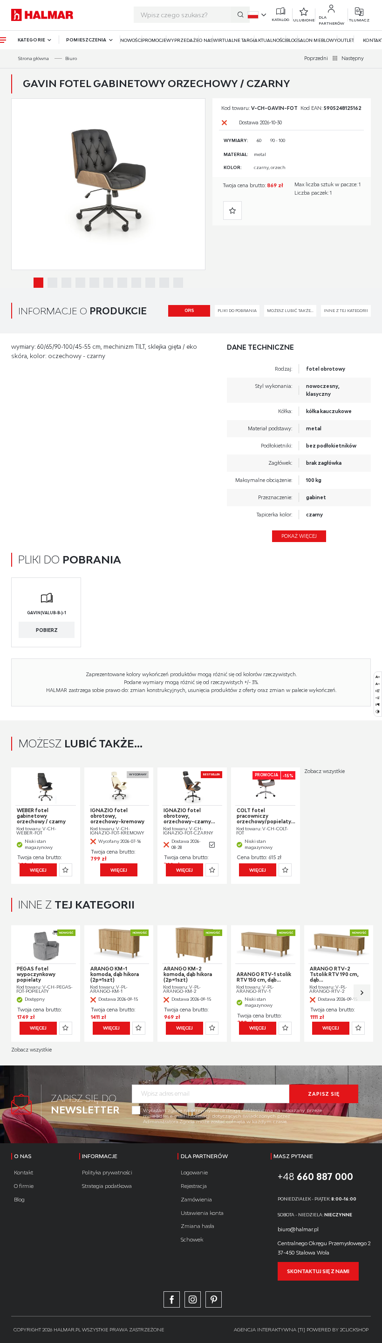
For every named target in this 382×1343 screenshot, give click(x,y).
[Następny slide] (362, 992)
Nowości (131, 40)
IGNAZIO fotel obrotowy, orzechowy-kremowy (117, 815)
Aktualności (270, 40)
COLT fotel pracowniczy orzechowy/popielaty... (266, 815)
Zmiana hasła (197, 1226)
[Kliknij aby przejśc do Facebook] (172, 1299)
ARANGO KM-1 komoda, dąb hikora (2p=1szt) (114, 974)
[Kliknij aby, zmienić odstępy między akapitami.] (377, 704)
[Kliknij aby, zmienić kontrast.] (377, 711)
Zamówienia (196, 1199)
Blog (292, 40)
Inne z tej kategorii (346, 310)
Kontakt (23, 1172)
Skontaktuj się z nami (318, 1271)
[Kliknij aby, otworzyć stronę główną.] (42, 15)
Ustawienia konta (202, 1213)
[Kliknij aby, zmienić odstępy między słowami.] (377, 698)
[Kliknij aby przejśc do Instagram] (192, 1299)
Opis (189, 310)
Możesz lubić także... (290, 310)
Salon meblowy (317, 40)
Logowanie (194, 1172)
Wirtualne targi (234, 40)
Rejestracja (194, 1186)
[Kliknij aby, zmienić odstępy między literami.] (377, 684)
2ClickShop (354, 1329)
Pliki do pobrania (237, 310)
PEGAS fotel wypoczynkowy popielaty (36, 974)
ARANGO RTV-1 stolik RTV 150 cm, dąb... (264, 977)
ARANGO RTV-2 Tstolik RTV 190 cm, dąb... (334, 974)
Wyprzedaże (182, 40)
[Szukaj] (240, 15)
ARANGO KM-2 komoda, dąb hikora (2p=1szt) (188, 974)
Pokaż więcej (299, 536)
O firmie (24, 1186)
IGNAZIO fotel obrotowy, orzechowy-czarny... (189, 815)
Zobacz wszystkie (324, 771)
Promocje (154, 40)
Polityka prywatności (107, 1172)
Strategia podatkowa (107, 1186)
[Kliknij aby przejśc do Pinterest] (213, 1299)
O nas (205, 40)
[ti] (301, 1329)
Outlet (345, 40)
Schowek (192, 1239)
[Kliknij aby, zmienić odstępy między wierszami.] (377, 691)
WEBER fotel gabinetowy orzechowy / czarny (41, 815)
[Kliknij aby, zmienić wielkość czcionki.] (377, 677)
